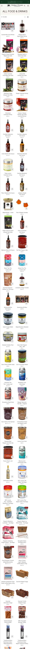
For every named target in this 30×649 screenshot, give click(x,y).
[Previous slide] (2, 2)
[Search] (24, 5)
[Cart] (28, 5)
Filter (5, 17)
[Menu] (2, 5)
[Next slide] (28, 2)
